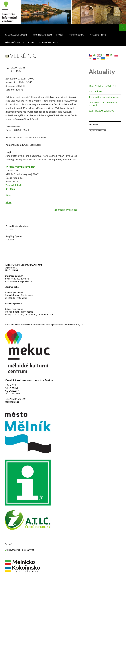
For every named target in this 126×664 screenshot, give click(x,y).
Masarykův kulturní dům (22, 167)
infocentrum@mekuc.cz (20, 282)
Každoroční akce (13, 42)
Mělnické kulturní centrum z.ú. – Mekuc (29, 380)
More (8, 202)
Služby (59, 35)
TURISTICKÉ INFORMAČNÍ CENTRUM (23, 265)
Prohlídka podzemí (42, 35)
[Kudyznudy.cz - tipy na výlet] (19, 550)
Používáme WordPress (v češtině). (18, 583)
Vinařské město (98, 35)
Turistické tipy (76, 35)
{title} (8, 195)
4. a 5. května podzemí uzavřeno (104, 97)
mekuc (31, 42)
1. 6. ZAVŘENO (96, 92)
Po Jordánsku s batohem (17, 227)
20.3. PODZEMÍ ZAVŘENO (101, 111)
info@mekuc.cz (12, 402)
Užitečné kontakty (48, 42)
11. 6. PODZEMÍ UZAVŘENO (102, 86)
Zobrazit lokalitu (14, 185)
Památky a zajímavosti (16, 35)
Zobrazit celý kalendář (66, 210)
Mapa (10, 189)
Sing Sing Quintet (14, 238)
